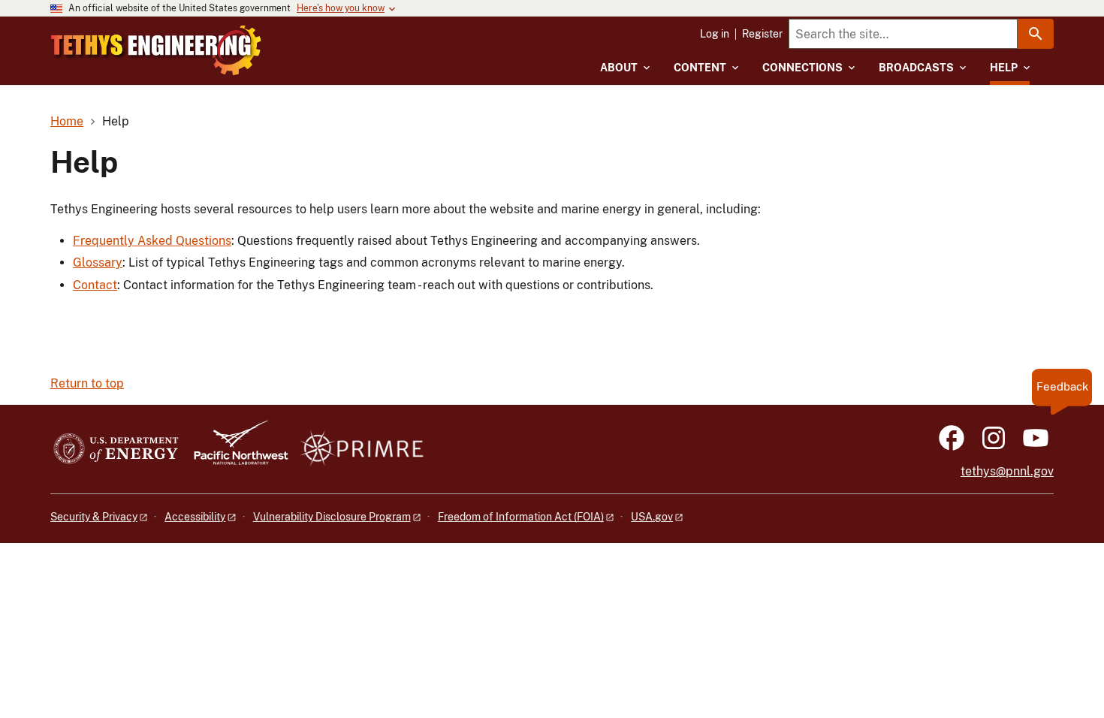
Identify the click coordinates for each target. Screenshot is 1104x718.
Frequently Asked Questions (152, 241)
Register (762, 34)
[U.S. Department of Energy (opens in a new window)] (116, 449)
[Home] (156, 50)
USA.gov (652, 517)
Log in (714, 34)
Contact (95, 285)
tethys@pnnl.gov (1007, 471)
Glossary (97, 262)
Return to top (87, 383)
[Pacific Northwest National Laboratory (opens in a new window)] (235, 449)
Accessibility (194, 517)
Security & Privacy (93, 517)
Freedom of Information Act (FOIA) (521, 517)
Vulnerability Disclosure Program (332, 517)
